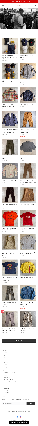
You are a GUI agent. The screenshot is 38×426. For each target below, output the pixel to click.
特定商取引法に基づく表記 (10, 381)
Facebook (6, 390)
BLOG (5, 375)
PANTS (5, 360)
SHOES (6, 364)
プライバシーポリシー (9, 379)
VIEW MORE (19, 340)
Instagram (6, 388)
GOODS (6, 367)
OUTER (6, 352)
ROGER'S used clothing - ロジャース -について (15, 372)
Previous (1, 18)
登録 (31, 403)
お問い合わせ (7, 377)
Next (36, 18)
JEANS (5, 357)
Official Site (7, 392)
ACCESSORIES (7, 362)
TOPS (5, 355)
